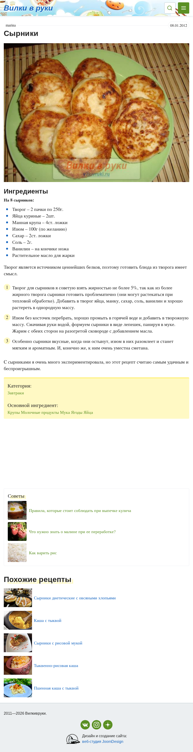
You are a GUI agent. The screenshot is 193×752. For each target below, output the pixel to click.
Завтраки (16, 392)
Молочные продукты (40, 412)
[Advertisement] (96, 452)
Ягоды (76, 412)
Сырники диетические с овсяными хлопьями (75, 598)
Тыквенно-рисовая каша (56, 665)
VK (85, 724)
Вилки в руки (28, 8)
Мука (65, 412)
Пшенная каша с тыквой (56, 688)
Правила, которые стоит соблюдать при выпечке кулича (80, 510)
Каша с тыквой (47, 620)
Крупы (14, 412)
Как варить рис (43, 552)
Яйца (88, 412)
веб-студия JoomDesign (102, 742)
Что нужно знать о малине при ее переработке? (72, 531)
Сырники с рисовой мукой (58, 643)
